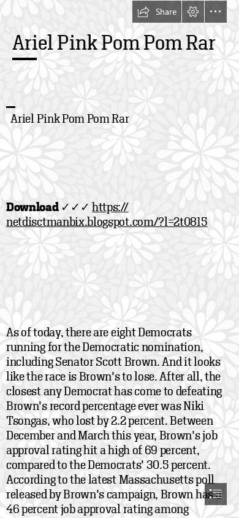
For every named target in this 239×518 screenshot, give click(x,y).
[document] (119, 259)
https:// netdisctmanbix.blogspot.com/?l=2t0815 (107, 214)
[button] (156, 12)
